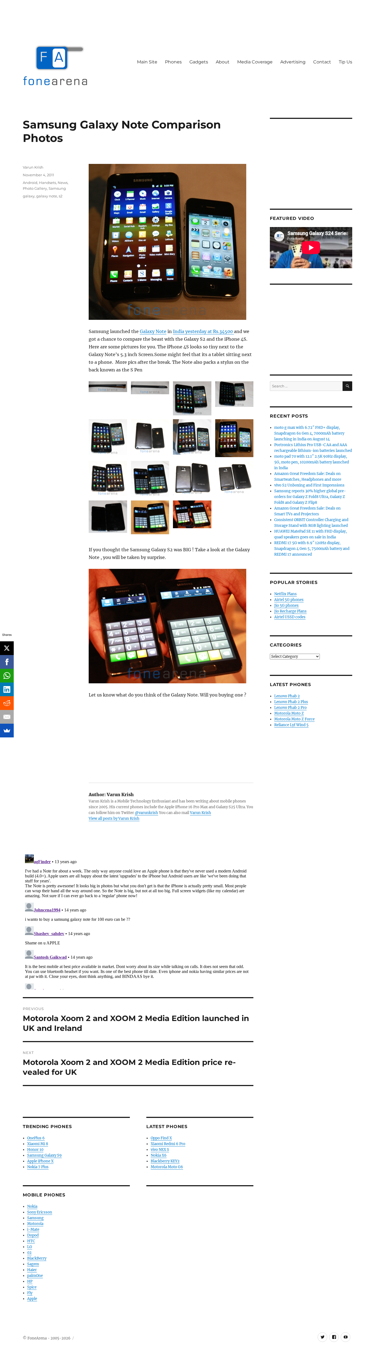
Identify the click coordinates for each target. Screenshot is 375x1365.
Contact (322, 62)
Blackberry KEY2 (165, 1161)
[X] (7, 648)
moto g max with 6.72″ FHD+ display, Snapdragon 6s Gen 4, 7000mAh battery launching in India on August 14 (309, 433)
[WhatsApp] (7, 675)
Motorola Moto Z (289, 713)
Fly (29, 1293)
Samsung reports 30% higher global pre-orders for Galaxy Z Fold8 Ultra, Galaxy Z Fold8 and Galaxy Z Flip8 (310, 497)
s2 (60, 196)
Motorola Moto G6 (167, 1167)
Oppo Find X (161, 1138)
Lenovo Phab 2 (287, 696)
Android (30, 182)
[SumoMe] (7, 730)
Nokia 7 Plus (38, 1167)
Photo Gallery (35, 188)
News (63, 182)
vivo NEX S (160, 1149)
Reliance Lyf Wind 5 (291, 725)
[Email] (7, 717)
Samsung (57, 188)
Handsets (47, 182)
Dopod (33, 1235)
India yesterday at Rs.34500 (203, 331)
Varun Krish (200, 812)
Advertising (293, 62)
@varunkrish (146, 812)
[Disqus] (138, 920)
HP (29, 1281)
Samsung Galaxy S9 (44, 1155)
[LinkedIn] (7, 689)
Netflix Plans (285, 594)
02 (29, 1252)
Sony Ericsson (39, 1212)
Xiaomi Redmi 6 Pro (168, 1144)
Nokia (32, 1206)
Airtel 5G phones (289, 599)
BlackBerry (36, 1258)
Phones (173, 62)
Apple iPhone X (40, 1161)
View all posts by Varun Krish (114, 818)
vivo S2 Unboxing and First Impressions (309, 485)
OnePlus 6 (36, 1138)
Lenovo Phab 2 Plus (291, 702)
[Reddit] (7, 703)
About (223, 62)
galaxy (29, 196)
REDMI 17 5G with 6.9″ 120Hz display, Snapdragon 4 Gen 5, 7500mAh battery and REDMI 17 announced (311, 549)
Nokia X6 (159, 1155)
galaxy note (46, 196)
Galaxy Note (153, 331)
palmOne (35, 1275)
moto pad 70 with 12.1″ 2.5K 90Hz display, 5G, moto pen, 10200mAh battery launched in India (311, 462)
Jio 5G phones (286, 605)
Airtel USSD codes (290, 617)
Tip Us (345, 62)
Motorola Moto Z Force (294, 719)
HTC (31, 1241)
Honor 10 (35, 1149)
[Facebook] (7, 662)
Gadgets (198, 62)
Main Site (147, 62)
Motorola (35, 1223)
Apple (32, 1298)
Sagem (33, 1264)
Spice (32, 1287)
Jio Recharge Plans (290, 611)
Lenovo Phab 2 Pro (290, 707)
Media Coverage (255, 62)
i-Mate (33, 1229)
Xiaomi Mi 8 (37, 1144)
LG (29, 1246)
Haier (32, 1270)
